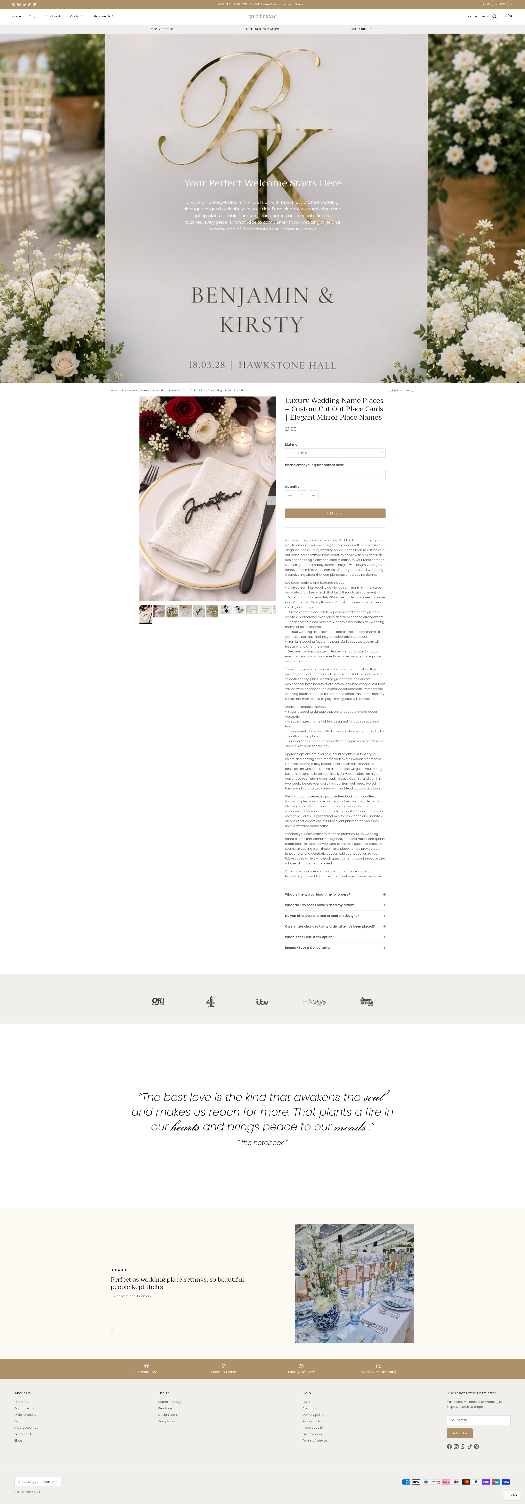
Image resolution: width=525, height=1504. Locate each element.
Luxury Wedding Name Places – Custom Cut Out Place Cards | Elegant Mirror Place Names (195, 390)
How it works (53, 16)
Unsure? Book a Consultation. (308, 948)
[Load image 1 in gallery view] (207, 498)
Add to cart (335, 513)
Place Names (130, 390)
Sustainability (24, 1434)
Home (16, 16)
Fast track (309, 1408)
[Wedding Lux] (262, 16)
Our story (21, 1402)
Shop (32, 16)
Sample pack (168, 1421)
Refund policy (312, 1421)
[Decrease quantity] (290, 495)
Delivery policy (313, 1414)
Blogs (18, 1440)
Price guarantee (26, 1427)
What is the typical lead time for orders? (317, 894)
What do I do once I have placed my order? (319, 905)
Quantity (292, 487)
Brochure (165, 1408)
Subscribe (459, 1433)
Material (291, 444)
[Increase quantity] (314, 495)
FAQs (306, 1402)
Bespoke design (105, 16)
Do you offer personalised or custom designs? (322, 916)
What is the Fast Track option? (309, 937)
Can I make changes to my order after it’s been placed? (330, 926)
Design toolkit (168, 1414)
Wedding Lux (32, 1492)
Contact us (78, 16)
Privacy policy (312, 1434)
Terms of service (314, 1440)
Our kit (19, 1421)
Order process (25, 1414)
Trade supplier (313, 1427)
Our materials (24, 1408)
